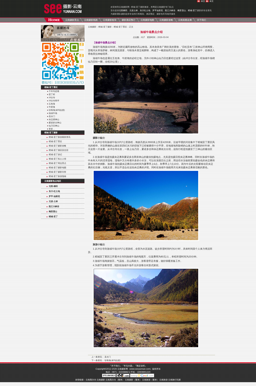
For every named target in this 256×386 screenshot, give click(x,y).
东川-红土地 (54, 191)
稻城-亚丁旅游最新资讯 (59, 137)
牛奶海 (52, 107)
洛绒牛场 (53, 113)
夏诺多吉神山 (55, 122)
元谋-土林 (53, 201)
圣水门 (52, 116)
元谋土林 (133, 10)
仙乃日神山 (54, 126)
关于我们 (201, 20)
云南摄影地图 (147, 20)
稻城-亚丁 (192, 10)
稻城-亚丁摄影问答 (57, 172)
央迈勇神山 (54, 119)
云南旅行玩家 (174, 380)
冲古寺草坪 (54, 100)
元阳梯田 (123, 10)
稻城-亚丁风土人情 (57, 159)
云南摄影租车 (110, 20)
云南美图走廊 (185, 20)
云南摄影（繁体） (133, 380)
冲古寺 (52, 97)
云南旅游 (163, 380)
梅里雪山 (181, 10)
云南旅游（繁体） (150, 380)
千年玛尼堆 (54, 91)
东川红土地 (145, 10)
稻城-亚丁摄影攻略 (57, 146)
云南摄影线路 (91, 20)
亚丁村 (52, 94)
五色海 (52, 104)
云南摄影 (92, 27)
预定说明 (140, 366)
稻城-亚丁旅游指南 (57, 176)
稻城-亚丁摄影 (51, 132)
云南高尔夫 (91, 380)
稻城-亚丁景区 (51, 87)
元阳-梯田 (53, 186)
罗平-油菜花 (54, 196)
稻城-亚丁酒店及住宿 (58, 150)
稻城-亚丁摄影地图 (57, 167)
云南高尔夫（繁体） (115, 380)
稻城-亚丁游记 (55, 154)
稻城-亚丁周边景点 (57, 163)
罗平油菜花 (157, 10)
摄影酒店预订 (128, 20)
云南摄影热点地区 (52, 181)
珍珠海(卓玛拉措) (57, 110)
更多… (52, 129)
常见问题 (128, 366)
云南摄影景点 (72, 20)
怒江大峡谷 (170, 10)
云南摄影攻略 (166, 20)
